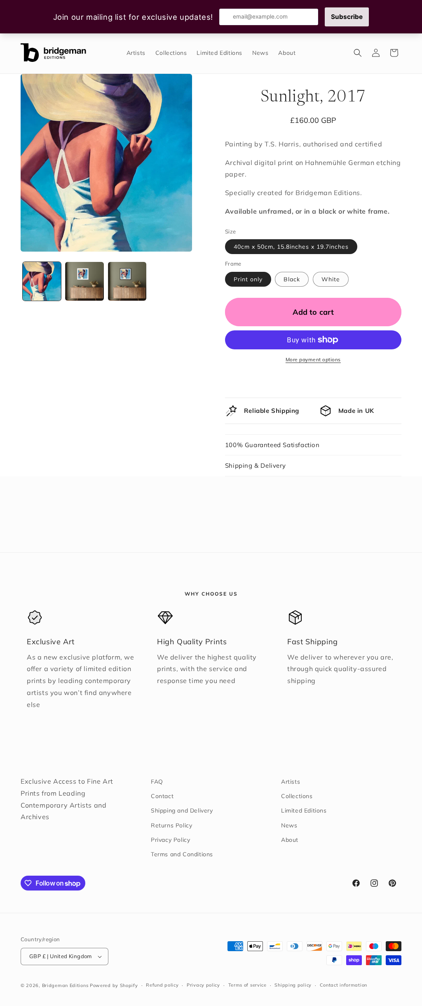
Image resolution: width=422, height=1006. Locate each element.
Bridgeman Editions (65, 985)
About (289, 839)
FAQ (157, 781)
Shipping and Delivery (182, 810)
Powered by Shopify (114, 985)
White (330, 279)
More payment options (313, 359)
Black (292, 279)
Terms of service (247, 985)
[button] (358, 53)
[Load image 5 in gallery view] (127, 281)
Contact (162, 796)
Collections (297, 796)
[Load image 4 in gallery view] (84, 281)
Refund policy (162, 985)
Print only (248, 279)
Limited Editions (304, 810)
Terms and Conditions (182, 854)
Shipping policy (293, 985)
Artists (290, 781)
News (289, 825)
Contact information (343, 985)
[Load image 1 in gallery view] (42, 281)
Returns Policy (171, 825)
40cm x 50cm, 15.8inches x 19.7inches (291, 246)
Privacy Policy (170, 839)
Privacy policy (203, 985)
